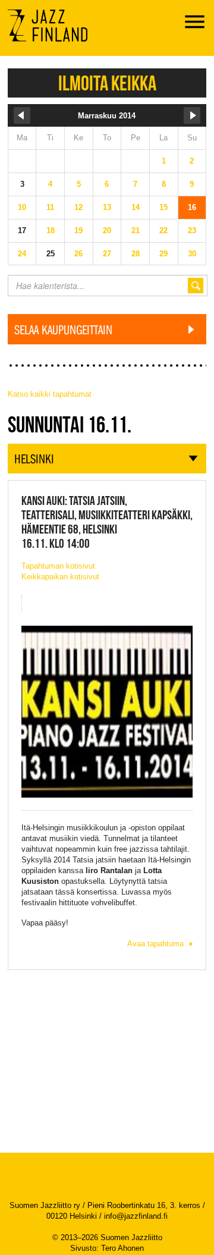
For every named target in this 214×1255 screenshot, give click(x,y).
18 (50, 230)
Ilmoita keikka (107, 83)
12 (78, 207)
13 (107, 207)
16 (192, 207)
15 (163, 207)
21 (135, 230)
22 (163, 230)
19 (78, 230)
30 (192, 253)
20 (107, 230)
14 (135, 207)
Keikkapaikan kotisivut (60, 576)
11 (50, 207)
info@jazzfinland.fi (136, 1216)
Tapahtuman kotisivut (58, 565)
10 (22, 207)
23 (192, 230)
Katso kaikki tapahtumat (50, 394)
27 (107, 253)
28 (135, 253)
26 (78, 253)
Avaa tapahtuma (155, 943)
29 (163, 253)
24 (22, 253)
